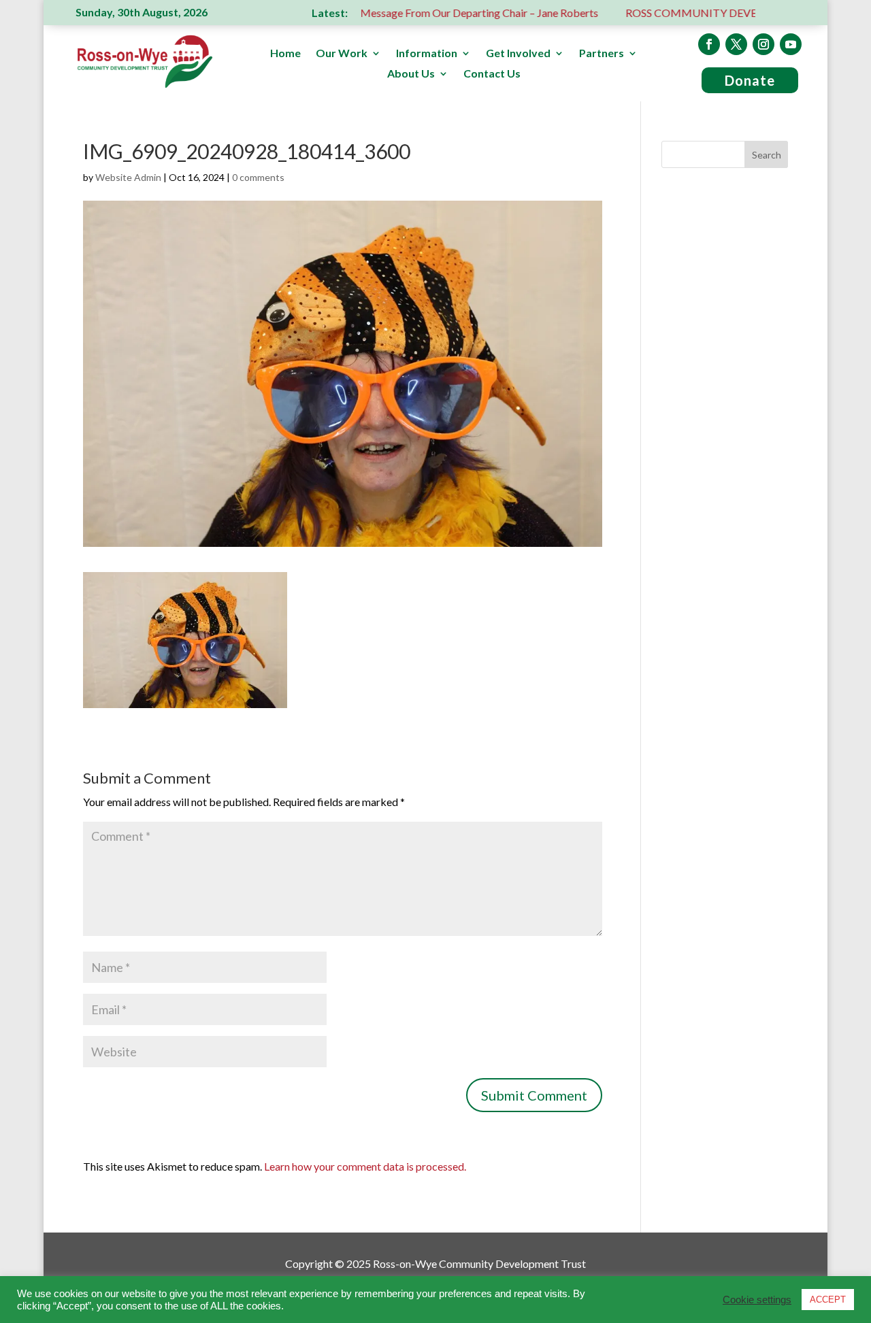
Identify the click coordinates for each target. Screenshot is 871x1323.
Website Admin (128, 177)
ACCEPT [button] (828, 1299)
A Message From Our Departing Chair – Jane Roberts (439, 12)
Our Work (341, 53)
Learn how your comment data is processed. (365, 1166)
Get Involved (518, 53)
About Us (411, 74)
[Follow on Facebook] (709, 44)
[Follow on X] (736, 44)
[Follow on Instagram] (763, 44)
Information (426, 53)
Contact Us (492, 74)
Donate (750, 80)
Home (285, 53)
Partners (601, 53)
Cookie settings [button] (757, 1299)
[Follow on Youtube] (791, 44)
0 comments (258, 177)
